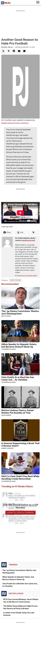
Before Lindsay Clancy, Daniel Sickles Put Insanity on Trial (17, 411)
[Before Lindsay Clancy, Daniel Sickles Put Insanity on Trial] (20, 397)
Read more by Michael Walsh (27, 275)
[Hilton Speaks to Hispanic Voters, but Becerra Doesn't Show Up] (20, 331)
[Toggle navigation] (38, 3)
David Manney (6, 415)
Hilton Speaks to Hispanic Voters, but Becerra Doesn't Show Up (19, 345)
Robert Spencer (7, 448)
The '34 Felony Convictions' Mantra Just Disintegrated (20, 312)
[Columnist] (8, 242)
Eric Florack (6, 316)
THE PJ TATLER (15, 280)
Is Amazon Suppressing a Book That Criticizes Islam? (20, 444)
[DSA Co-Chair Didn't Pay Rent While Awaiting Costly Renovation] (20, 463)
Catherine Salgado (8, 349)
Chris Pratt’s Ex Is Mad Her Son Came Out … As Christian (17, 378)
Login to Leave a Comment (20, 513)
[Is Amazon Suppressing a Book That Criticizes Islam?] (20, 430)
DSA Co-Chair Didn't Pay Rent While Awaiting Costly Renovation (20, 477)
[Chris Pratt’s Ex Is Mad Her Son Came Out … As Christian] (20, 364)
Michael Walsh (7, 47)
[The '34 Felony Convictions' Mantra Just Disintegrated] (20, 298)
